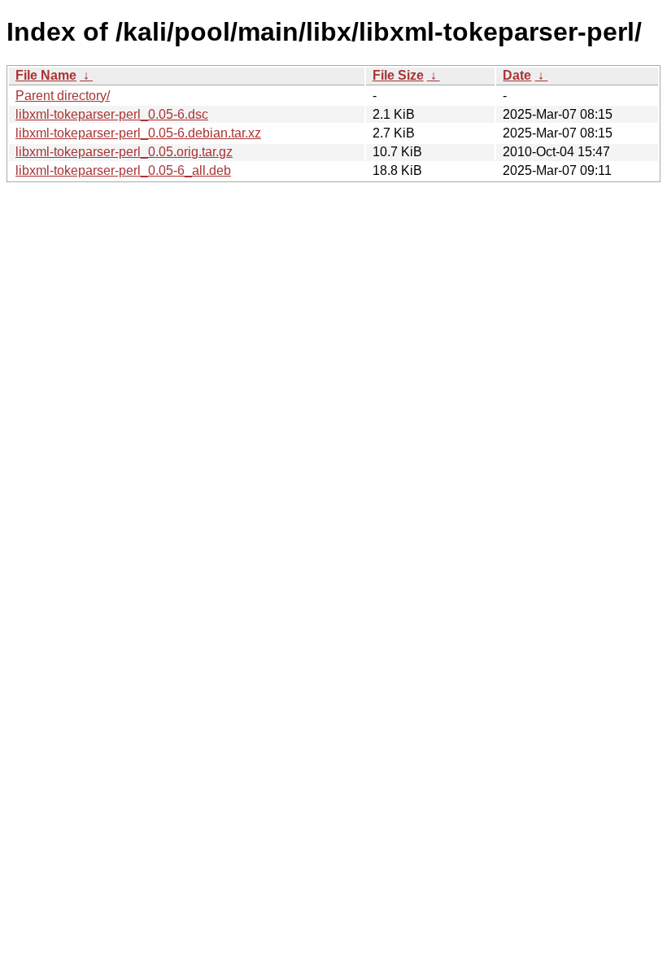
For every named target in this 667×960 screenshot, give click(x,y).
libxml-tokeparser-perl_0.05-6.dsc (111, 114)
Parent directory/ (62, 96)
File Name (45, 75)
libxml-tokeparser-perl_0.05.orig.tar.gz (124, 152)
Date (517, 75)
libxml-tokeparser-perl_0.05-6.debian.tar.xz (138, 133)
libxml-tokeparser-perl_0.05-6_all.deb (123, 170)
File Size (398, 75)
